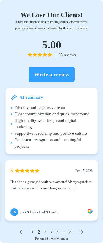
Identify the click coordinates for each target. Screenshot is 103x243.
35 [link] (69, 232)
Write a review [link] (51, 74)
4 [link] (51, 232)
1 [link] (32, 232)
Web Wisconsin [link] (59, 238)
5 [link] (57, 232)
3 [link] (45, 232)
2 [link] (39, 232)
